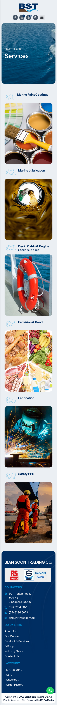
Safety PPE (26, 474)
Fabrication (26, 398)
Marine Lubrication (31, 170)
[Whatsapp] (50, 690)
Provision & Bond (30, 322)
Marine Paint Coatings (32, 94)
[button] (42, 17)
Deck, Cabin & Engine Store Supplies (33, 248)
